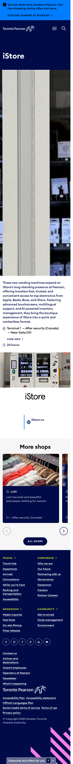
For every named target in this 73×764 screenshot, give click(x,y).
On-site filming (12, 625)
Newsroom (44, 584)
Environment (46, 625)
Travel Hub (9, 563)
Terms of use (49, 707)
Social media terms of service (21, 707)
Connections (11, 579)
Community (46, 609)
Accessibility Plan (14, 698)
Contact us (10, 653)
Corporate (46, 558)
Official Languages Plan (18, 703)
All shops (35, 541)
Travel (8, 558)
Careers (43, 590)
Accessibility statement (41, 698)
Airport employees (14, 667)
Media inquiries (12, 614)
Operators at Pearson (16, 673)
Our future (44, 569)
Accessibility (11, 599)
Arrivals (8, 574)
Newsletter (9, 678)
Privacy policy (12, 712)
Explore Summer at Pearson (29, 15)
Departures (10, 569)
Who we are (45, 563)
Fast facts (9, 620)
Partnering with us (49, 574)
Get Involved (46, 614)
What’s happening (14, 683)
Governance (45, 579)
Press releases (11, 630)
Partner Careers (48, 595)
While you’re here (14, 584)
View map (13, 339)
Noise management (50, 620)
